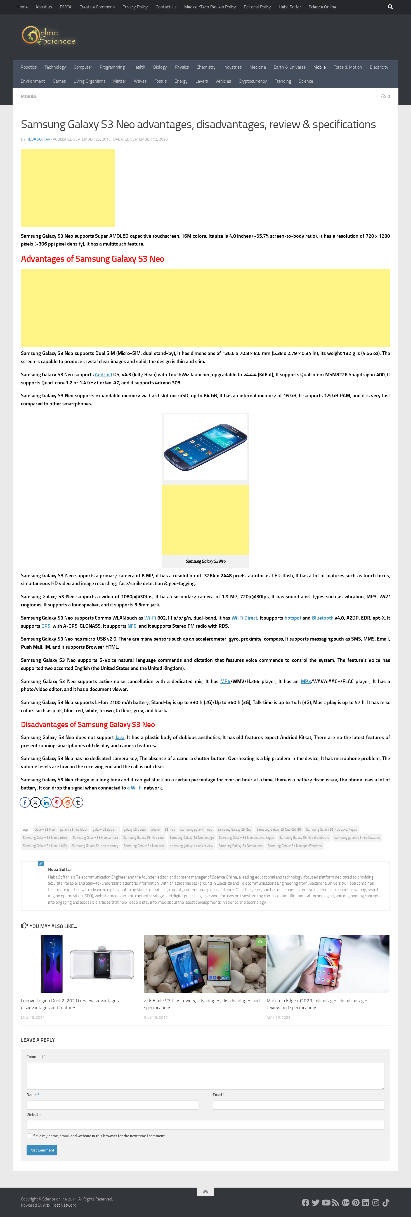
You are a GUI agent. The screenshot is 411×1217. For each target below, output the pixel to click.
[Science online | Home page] (51, 37)
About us (44, 7)
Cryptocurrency (253, 81)
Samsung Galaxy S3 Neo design (192, 838)
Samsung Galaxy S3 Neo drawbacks (304, 838)
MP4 (225, 681)
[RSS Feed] (336, 1203)
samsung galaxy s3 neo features (357, 838)
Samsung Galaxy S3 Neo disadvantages (246, 838)
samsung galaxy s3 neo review (191, 846)
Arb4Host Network (59, 1205)
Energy (181, 81)
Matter (119, 81)
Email (219, 1094)
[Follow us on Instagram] (376, 1203)
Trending (283, 81)
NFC (131, 626)
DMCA (66, 7)
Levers (201, 81)
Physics (182, 67)
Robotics (29, 67)
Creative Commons (97, 7)
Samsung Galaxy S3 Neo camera (95, 838)
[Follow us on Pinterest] (356, 1203)
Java (119, 737)
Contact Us (166, 7)
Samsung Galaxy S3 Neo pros (144, 846)
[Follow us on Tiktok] (386, 1203)
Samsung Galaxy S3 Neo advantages (331, 829)
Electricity (379, 67)
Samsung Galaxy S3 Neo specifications (295, 846)
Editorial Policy (257, 7)
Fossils (160, 81)
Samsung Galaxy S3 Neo (234, 829)
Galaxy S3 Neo (45, 829)
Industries (232, 67)
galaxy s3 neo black (74, 829)
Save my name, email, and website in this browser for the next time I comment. (99, 1136)
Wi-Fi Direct (244, 618)
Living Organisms (89, 81)
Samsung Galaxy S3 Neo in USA (45, 846)
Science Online (322, 7)
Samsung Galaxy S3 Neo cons (143, 838)
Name (33, 1094)
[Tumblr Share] (78, 802)
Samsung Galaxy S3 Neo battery (45, 838)
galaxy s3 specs (135, 829)
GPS (45, 626)
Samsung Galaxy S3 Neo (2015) (279, 829)
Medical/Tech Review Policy (210, 7)
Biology (160, 67)
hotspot (293, 618)
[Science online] (306, 1203)
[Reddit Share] (67, 802)
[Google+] (346, 1203)
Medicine (257, 67)
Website (34, 1114)
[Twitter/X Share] (35, 802)
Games (59, 81)
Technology (55, 67)
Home (22, 7)
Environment (33, 81)
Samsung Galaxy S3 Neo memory (95, 846)
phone (155, 829)
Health (139, 67)
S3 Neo (170, 829)
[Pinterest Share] (56, 802)
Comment (36, 1056)
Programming (112, 67)
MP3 (306, 681)
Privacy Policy (135, 7)
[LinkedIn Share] (46, 802)
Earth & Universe (290, 67)
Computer (83, 67)
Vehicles (223, 81)
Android (103, 375)
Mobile (319, 67)
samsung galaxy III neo (196, 829)
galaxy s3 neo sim (105, 829)
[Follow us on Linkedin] (366, 1203)
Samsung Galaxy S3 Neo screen (241, 846)
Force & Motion (348, 67)
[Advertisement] (68, 188)
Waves (140, 81)
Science (306, 81)
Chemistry (206, 67)
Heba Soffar (290, 7)
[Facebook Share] (25, 802)
